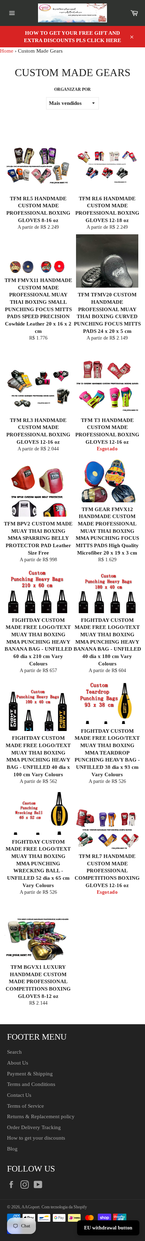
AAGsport (30, 1207)
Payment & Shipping (30, 1073)
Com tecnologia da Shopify (64, 1207)
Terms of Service (25, 1106)
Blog (12, 1149)
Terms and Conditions (31, 1084)
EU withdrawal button (108, 1227)
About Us (17, 1063)
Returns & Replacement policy (41, 1116)
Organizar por (72, 89)
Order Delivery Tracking (34, 1127)
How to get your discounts (36, 1138)
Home (6, 51)
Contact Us (19, 1095)
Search (14, 1052)
